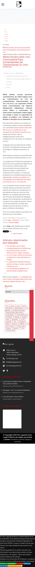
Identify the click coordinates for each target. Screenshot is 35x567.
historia (17, 317)
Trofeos (8, 328)
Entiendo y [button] (7, 563)
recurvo (15, 324)
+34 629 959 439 (12, 358)
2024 (23, 306)
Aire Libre (9, 308)
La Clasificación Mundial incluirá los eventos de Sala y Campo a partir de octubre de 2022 (19, 264)
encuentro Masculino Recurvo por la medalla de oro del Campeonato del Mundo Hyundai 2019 (17, 130)
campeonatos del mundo (14, 312)
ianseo (24, 317)
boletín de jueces (19, 310)
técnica (16, 328)
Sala (28, 324)
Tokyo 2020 (21, 326)
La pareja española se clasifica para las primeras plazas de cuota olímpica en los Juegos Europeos (19, 250)
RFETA (22, 324)
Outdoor (22, 321)
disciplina (14, 119)
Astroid (21, 439)
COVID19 (9, 317)
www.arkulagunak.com (14, 366)
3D (7, 306)
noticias (8, 321)
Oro (15, 321)
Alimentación (19, 308)
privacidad (28, 437)
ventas (7, 439)
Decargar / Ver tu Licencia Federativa (16, 390)
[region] (17, 419)
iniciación (15, 319)
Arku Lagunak (22, 435)
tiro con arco (10, 326)
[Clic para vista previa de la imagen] (17, 50)
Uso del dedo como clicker (16, 246)
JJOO (23, 319)
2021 (18, 306)
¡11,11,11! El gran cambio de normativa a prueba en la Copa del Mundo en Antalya (19, 257)
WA (23, 328)
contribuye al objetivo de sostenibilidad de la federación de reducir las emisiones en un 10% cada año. (17, 179)
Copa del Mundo (22, 315)
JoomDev (17, 442)
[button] (12, 419)
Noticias (20, 73)
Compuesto (10, 315)
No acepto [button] (20, 563)
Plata (8, 324)
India (7, 319)
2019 (12, 306)
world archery (17, 233)
